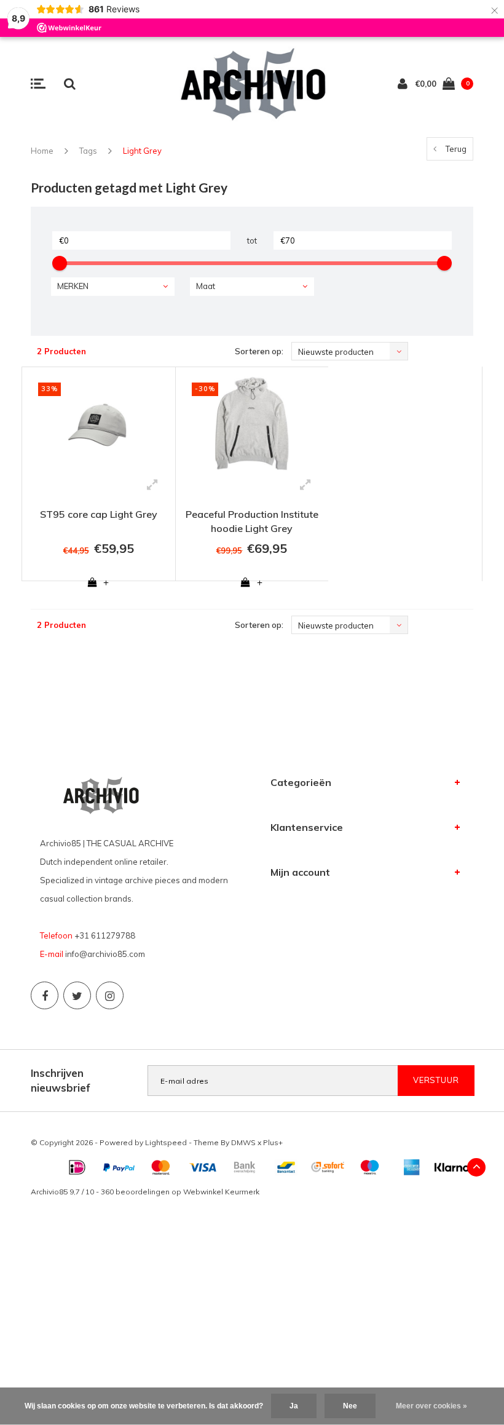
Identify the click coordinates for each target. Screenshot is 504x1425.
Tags (88, 151)
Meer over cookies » (431, 1406)
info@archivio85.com (105, 954)
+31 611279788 (104, 935)
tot (252, 240)
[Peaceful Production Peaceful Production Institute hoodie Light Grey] (252, 423)
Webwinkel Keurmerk (221, 1191)
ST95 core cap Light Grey (98, 514)
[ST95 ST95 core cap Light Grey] (98, 423)
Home (42, 151)
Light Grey (142, 151)
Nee (350, 1406)
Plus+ (273, 1142)
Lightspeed (166, 1142)
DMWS (243, 1142)
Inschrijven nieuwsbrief (60, 1080)
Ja (293, 1406)
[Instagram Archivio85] (110, 995)
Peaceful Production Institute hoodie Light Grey (252, 521)
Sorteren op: (259, 351)
